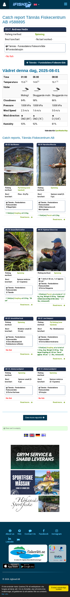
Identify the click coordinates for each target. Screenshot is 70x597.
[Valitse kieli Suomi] (44, 435)
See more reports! (34, 417)
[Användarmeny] (4, 4)
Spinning (39, 34)
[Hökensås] (35, 504)
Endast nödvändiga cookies (58, 588)
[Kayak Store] (35, 457)
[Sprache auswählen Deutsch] (38, 435)
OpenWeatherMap (61, 131)
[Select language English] (32, 435)
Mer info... (5, 594)
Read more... (25, 217)
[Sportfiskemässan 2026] (35, 482)
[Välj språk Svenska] (26, 435)
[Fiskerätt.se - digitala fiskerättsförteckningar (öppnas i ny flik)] (28, 553)
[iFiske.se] (22, 4)
